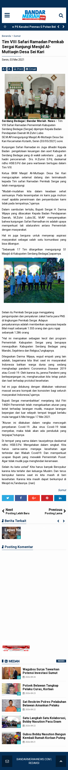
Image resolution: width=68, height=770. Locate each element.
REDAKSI (34, 763)
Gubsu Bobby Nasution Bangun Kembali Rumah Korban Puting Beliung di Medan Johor (44, 737)
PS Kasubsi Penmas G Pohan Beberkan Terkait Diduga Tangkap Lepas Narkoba (38, 27)
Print (20, 69)
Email (32, 69)
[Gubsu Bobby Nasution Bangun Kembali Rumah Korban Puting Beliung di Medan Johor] (11, 738)
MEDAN (14, 661)
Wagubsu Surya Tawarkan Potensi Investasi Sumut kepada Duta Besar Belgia (41, 673)
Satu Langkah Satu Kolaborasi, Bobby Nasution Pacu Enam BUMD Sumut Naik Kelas (44, 721)
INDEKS (61, 661)
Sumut (62, 490)
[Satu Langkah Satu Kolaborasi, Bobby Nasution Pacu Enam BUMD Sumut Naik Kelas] (11, 722)
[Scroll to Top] (61, 761)
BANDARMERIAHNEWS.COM (33, 759)
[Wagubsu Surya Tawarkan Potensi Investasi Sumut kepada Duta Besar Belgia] (11, 673)
